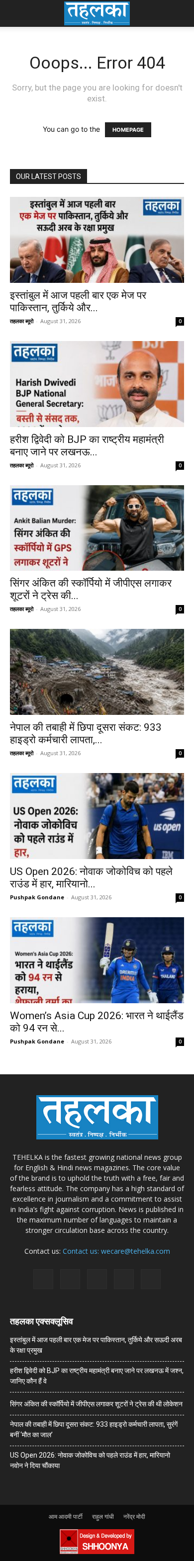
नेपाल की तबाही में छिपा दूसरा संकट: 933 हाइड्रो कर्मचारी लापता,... (86, 733)
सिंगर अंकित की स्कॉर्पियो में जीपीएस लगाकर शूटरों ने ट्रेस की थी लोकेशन (96, 1404)
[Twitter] (124, 1279)
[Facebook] (43, 1279)
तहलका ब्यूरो (21, 321)
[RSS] (97, 1279)
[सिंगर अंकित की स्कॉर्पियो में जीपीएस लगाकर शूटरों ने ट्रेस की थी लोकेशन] (97, 528)
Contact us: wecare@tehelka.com (116, 1251)
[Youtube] (151, 1279)
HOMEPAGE (128, 129)
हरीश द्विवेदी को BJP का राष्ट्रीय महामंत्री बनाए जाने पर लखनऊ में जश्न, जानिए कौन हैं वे (97, 1376)
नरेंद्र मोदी (134, 1516)
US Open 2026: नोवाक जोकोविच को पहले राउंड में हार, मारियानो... (91, 878)
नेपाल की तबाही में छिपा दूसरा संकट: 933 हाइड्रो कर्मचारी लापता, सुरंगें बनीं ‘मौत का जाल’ (94, 1429)
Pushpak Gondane (37, 897)
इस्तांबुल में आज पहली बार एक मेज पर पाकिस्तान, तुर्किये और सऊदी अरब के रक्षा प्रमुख (96, 1345)
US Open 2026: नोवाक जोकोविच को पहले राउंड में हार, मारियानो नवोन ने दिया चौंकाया (90, 1460)
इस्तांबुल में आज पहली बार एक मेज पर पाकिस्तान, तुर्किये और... (78, 301)
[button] (17, 13)
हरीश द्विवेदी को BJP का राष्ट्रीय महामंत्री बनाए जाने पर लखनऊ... (87, 446)
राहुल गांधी (103, 1516)
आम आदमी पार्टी (66, 1516)
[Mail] (70, 1279)
